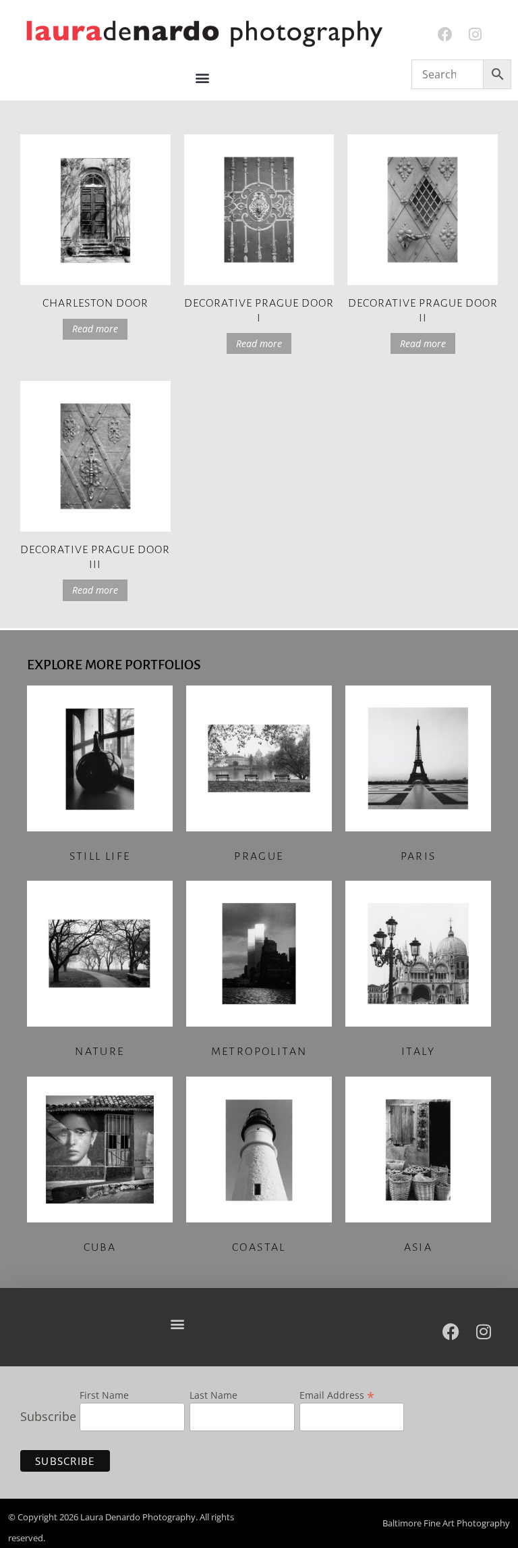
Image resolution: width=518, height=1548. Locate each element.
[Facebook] (445, 34)
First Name (104, 1396)
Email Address (336, 1394)
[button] (203, 78)
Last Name (213, 1396)
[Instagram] (475, 34)
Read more (95, 328)
